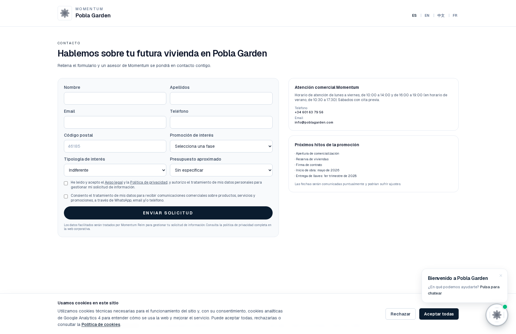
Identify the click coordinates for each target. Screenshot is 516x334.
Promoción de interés (192, 135)
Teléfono (179, 111)
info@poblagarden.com (314, 122)
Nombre (72, 87)
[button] (465, 286)
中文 (441, 15)
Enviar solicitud (168, 213)
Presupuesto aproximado (195, 159)
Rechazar (401, 314)
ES (414, 15)
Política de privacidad (149, 182)
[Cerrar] (500, 275)
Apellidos (180, 87)
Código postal (78, 135)
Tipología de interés (84, 159)
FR (455, 15)
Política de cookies (101, 324)
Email (69, 111)
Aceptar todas (439, 314)
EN (427, 15)
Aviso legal (114, 182)
